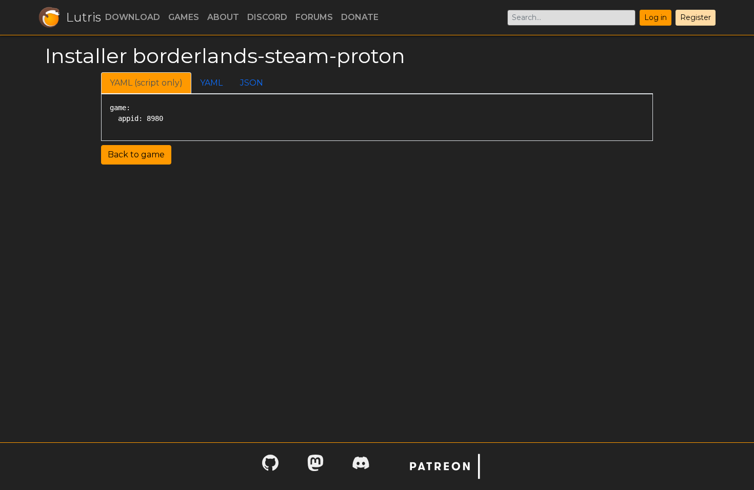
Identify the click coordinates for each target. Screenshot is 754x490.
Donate (360, 17)
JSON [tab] (251, 83)
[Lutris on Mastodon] (315, 466)
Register (695, 17)
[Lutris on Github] (270, 466)
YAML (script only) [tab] (146, 83)
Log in (655, 17)
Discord (267, 17)
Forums (314, 17)
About (223, 17)
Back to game (136, 154)
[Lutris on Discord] (360, 466)
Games (183, 17)
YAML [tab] (211, 83)
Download (132, 17)
